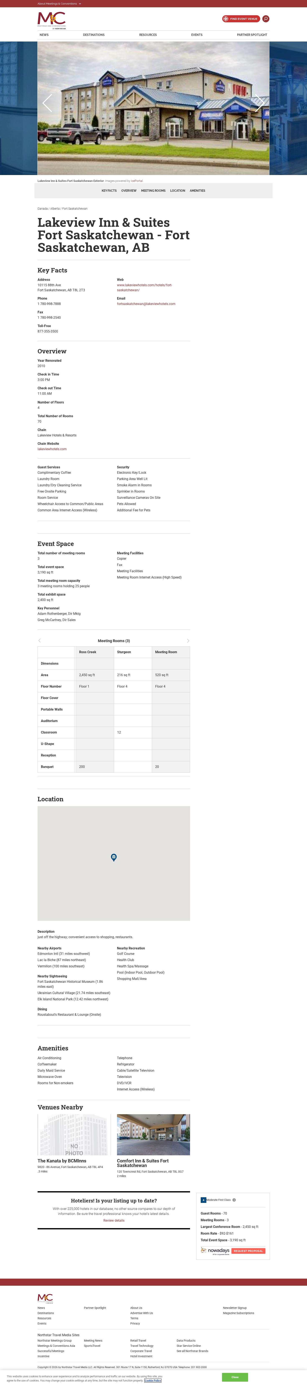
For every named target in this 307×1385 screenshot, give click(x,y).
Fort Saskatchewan (75, 208)
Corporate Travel (141, 1351)
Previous (47, 103)
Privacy (135, 1323)
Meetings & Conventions (54, 20)
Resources (148, 35)
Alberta (55, 208)
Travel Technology (142, 1345)
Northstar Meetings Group (55, 1340)
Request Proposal (248, 1251)
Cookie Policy (153, 1380)
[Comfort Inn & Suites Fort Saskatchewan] (153, 1135)
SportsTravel (92, 1345)
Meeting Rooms (153, 190)
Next (260, 103)
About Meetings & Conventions (57, 3)
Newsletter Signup (235, 1307)
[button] (114, 858)
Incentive (43, 1356)
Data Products (186, 1340)
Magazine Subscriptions (238, 1313)
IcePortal (137, 181)
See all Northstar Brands (192, 1351)
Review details (113, 1220)
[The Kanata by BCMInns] (74, 1135)
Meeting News (93, 1340)
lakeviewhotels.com (52, 449)
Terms (134, 1318)
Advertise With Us (141, 1313)
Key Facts (109, 190)
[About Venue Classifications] (234, 1200)
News (44, 35)
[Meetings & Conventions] (46, 1298)
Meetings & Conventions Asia (56, 1345)
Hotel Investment (141, 1356)
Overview (129, 190)
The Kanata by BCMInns (62, 1160)
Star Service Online (189, 1345)
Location (177, 190)
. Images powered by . (90, 181)
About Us (136, 1307)
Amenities (197, 190)
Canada (43, 208)
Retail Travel (138, 1340)
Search (265, 18)
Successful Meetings (51, 1351)
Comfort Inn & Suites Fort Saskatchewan (143, 1163)
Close (235, 1377)
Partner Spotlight (252, 35)
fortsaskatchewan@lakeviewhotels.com (146, 304)
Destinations (94, 35)
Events (197, 35)
